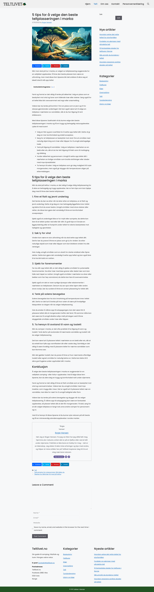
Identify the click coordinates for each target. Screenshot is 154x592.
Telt (95, 4)
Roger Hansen (47, 22)
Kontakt (115, 4)
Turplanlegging (105, 100)
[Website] (69, 457)
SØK (118, 18)
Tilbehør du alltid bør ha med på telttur (47, 474)
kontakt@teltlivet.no (46, 563)
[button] (148, 4)
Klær (101, 89)
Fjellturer (103, 85)
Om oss (104, 4)
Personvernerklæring (133, 4)
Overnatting (104, 92)
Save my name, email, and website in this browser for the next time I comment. (61, 528)
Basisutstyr (103, 81)
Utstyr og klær (105, 104)
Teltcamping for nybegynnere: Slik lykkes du (49, 472)
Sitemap (82, 589)
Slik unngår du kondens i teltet (106, 575)
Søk (100, 14)
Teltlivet (76, 589)
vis (52, 87)
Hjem (87, 4)
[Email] (66, 457)
